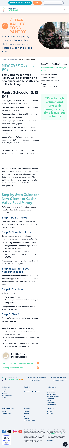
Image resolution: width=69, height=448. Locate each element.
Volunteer (4, 393)
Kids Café (49, 400)
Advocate (4, 397)
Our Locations (50, 411)
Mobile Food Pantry (51, 404)
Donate (37, 3)
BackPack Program (51, 394)
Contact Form (50, 413)
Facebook (4, 431)
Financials (26, 418)
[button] (64, 9)
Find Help (27, 387)
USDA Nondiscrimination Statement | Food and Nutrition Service (56, 434)
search (44, 3)
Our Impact (27, 411)
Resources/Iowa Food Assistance (32, 392)
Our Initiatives (5, 390)
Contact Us (50, 408)
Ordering (4, 411)
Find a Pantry (27, 390)
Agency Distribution (51, 392)
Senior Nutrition (50, 398)
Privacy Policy (50, 440)
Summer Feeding (51, 402)
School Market (50, 390)
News (25, 415)
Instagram (14, 431)
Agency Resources (8, 408)
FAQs (25, 417)
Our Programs (12, 59)
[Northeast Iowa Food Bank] (10, 379)
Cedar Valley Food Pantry (20, 3)
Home (4, 59)
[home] (10, 9)
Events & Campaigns (7, 395)
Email (20, 431)
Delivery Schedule (6, 413)
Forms (3, 415)
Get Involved (6, 387)
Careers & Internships (29, 420)
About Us (27, 408)
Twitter (9, 431)
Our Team (26, 413)
